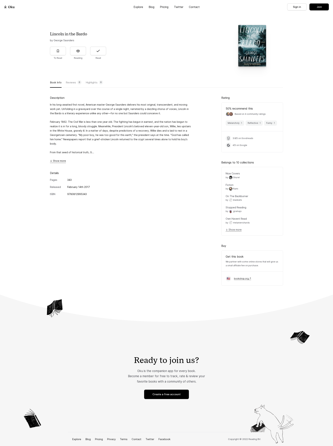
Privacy (111, 439)
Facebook (164, 439)
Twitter (178, 7)
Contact (194, 7)
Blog (151, 7)
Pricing (164, 7)
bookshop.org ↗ (242, 278)
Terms (123, 439)
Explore (138, 7)
